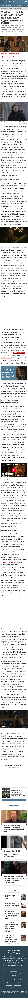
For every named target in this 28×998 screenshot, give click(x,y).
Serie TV (10, 8)
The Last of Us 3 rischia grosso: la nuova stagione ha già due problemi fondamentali (13, 854)
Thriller (23, 795)
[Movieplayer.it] (9, 2)
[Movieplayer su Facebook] (8, 953)
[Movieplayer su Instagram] (14, 953)
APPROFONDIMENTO (5, 53)
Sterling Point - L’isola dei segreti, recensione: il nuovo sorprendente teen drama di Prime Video (12, 939)
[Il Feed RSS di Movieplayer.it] (19, 953)
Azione (20, 792)
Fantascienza (18, 795)
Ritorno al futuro (6, 358)
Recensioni (9, 5)
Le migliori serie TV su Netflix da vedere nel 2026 (12, 897)
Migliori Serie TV (18, 5)
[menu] (2, 2)
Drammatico (19, 794)
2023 (16, 792)
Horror (12, 795)
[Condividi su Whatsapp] (9, 56)
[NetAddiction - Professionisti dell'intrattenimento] (17, 980)
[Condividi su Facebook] (2, 56)
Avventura (13, 794)
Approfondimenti (17, 8)
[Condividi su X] (6, 56)
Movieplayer (4, 8)
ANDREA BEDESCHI (15, 53)
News (2, 5)
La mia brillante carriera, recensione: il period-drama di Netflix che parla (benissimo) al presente (12, 927)
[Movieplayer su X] (11, 953)
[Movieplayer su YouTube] (16, 953)
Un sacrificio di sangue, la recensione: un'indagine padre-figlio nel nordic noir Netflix (12, 915)
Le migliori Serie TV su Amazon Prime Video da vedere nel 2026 (12, 905)
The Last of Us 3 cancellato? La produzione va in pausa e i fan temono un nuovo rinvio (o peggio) (14, 879)
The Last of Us (15, 791)
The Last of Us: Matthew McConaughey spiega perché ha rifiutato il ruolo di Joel (14, 828)
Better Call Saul (8, 562)
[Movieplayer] (14, 950)
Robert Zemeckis (19, 353)
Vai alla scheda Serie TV (14, 800)
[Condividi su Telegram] (12, 56)
